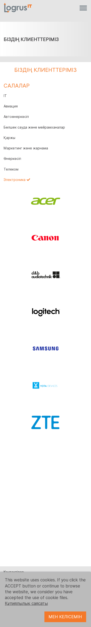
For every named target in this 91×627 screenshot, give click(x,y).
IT (5, 96)
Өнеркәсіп (12, 159)
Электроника (14, 180)
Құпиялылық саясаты (26, 603)
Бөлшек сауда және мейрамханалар (34, 127)
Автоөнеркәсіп (16, 117)
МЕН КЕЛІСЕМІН (65, 616)
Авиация (11, 106)
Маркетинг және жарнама (26, 148)
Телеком (11, 169)
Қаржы (9, 138)
